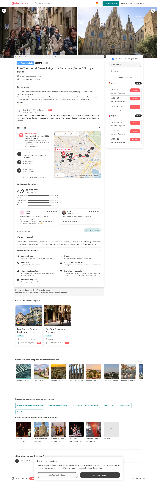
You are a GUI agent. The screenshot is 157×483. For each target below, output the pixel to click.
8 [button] (70, 157)
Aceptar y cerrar (100, 475)
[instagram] (136, 478)
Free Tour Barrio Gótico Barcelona (85, 405)
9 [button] (70, 160)
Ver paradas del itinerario (36, 177)
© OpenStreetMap (93, 175)
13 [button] (89, 151)
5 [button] (71, 154)
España (27, 290)
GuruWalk (18, 57)
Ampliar (61, 175)
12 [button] (87, 155)
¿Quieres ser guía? (110, 3)
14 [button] (92, 148)
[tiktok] (140, 478)
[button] (63, 154)
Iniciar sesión (127, 3)
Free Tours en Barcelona (53, 57)
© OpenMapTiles (82, 175)
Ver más (20, 102)
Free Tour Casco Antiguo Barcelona (116, 405)
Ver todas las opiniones (24, 231)
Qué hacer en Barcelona (33, 57)
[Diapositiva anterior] (5, 32)
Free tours (18, 290)
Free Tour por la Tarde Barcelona (29, 412)
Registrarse (140, 3)
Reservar (135, 90)
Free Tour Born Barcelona (58, 405)
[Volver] (4, 11)
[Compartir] (153, 11)
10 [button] (80, 155)
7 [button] (62, 161)
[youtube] (143, 478)
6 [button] (63, 157)
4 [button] (67, 155)
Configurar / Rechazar (57, 475)
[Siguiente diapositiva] (152, 32)
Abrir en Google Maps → (31, 146)
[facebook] (133, 478)
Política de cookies (93, 468)
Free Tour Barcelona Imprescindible (30, 405)
